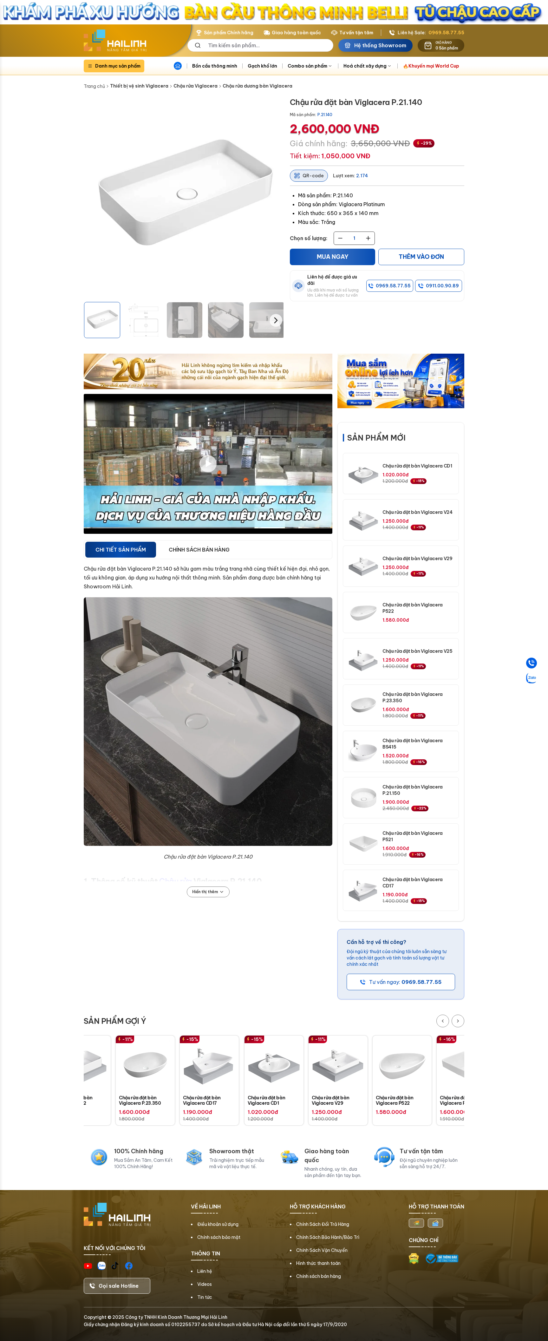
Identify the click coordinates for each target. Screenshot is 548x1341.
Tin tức (204, 1297)
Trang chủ (94, 86)
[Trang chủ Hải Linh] (115, 40)
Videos (204, 1284)
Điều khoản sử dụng (217, 1224)
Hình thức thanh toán (318, 1263)
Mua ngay (333, 256)
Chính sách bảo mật (218, 1237)
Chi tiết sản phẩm (120, 549)
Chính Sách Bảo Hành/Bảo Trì (327, 1237)
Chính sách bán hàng (318, 1276)
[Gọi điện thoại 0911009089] (531, 663)
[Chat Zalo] (531, 678)
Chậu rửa (175, 881)
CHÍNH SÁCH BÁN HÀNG (199, 549)
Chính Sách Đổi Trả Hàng (322, 1224)
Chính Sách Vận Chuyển (322, 1250)
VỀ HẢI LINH (206, 1206)
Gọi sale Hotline (119, 1286)
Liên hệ (204, 1271)
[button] (102, 320)
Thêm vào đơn (421, 256)
